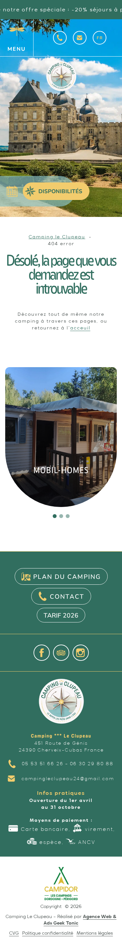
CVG (14, 933)
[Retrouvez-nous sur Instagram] (81, 653)
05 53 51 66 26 (42, 764)
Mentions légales (94, 933)
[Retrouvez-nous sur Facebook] (42, 653)
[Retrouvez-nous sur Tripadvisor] (61, 653)
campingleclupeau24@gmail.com (67, 778)
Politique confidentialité (47, 933)
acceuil (80, 328)
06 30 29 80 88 (92, 764)
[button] (55, 516)
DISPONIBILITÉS (60, 191)
